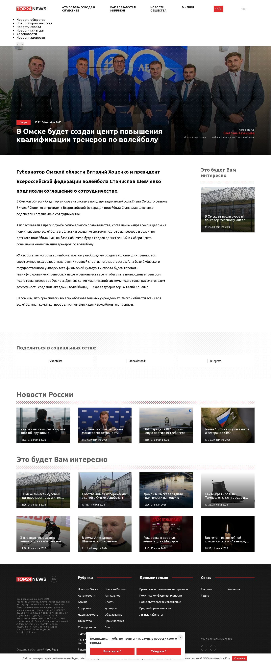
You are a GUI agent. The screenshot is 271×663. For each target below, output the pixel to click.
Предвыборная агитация (155, 608)
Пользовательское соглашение (160, 602)
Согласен (239, 658)
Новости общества (158, 9)
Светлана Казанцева (239, 133)
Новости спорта (28, 27)
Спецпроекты (87, 627)
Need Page (51, 649)
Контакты (234, 589)
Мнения (188, 7)
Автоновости (26, 34)
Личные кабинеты (151, 614)
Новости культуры (30, 30)
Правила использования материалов (163, 589)
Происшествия (114, 621)
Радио (205, 595)
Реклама (206, 589)
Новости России (115, 589)
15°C (218, 9)
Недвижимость (88, 614)
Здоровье (84, 608)
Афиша (82, 602)
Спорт (109, 627)
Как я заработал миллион (123, 9)
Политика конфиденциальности (160, 595)
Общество (85, 621)
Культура (111, 608)
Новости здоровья (30, 37)
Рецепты (83, 649)
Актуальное (112, 595)
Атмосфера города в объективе (78, 9)
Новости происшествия (34, 23)
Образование (113, 614)
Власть (109, 602)
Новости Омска (88, 589)
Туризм (83, 633)
